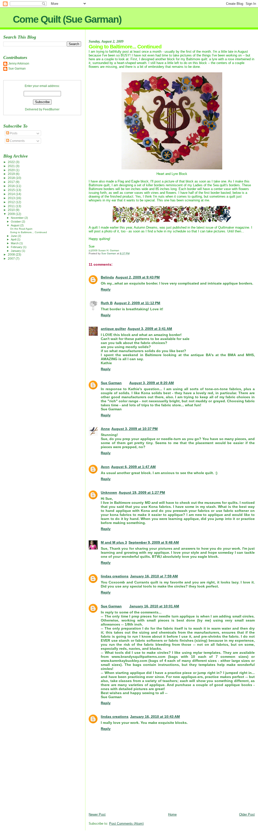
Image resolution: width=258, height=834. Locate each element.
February (17, 247)
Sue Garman (111, 383)
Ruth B (107, 303)
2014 (12, 194)
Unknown (109, 492)
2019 (12, 173)
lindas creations (114, 576)
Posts (13, 133)
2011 (12, 206)
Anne (105, 429)
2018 (12, 177)
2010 (12, 209)
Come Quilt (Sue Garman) (67, 19)
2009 (12, 213)
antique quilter (113, 329)
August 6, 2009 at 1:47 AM (133, 467)
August (15, 225)
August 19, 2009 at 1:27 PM (142, 492)
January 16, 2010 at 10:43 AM (155, 717)
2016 (12, 186)
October (16, 221)
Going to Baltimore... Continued (28, 232)
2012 (12, 202)
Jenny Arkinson (18, 63)
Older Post (247, 814)
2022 (12, 162)
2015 (12, 190)
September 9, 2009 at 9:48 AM (153, 542)
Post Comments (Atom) (126, 823)
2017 (12, 181)
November (17, 217)
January (16, 250)
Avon (105, 467)
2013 (12, 198)
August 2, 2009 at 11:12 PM (137, 303)
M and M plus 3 (114, 542)
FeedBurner (51, 109)
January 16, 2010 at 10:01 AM (154, 606)
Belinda (107, 277)
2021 (12, 166)
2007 (12, 258)
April (14, 239)
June (14, 235)
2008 (12, 254)
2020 (12, 170)
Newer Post (97, 814)
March (15, 243)
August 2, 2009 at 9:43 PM (137, 277)
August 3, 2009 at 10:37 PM (134, 429)
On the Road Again (21, 228)
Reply (106, 289)
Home (172, 814)
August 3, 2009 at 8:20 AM (151, 383)
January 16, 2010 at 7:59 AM (154, 576)
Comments (17, 141)
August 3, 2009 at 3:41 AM (149, 329)
